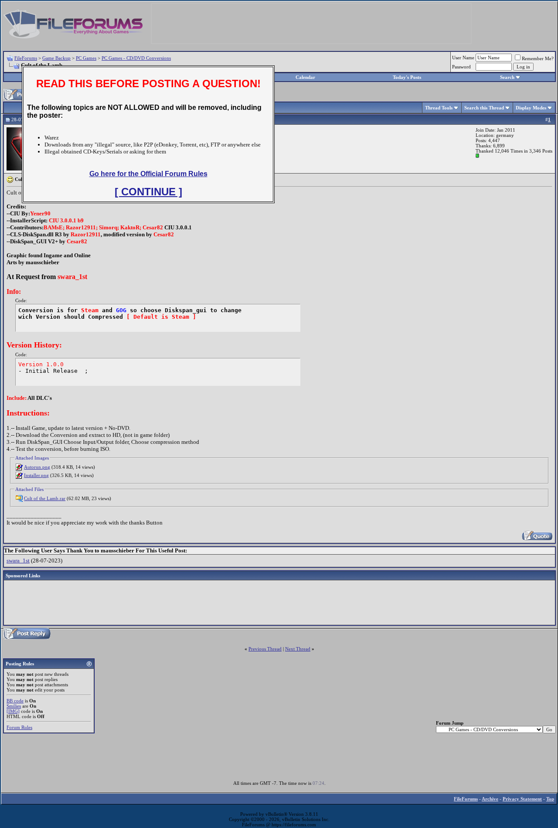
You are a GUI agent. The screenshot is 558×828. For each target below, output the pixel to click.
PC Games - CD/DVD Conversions (136, 58)
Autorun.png (37, 467)
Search (507, 77)
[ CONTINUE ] (148, 192)
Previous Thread (265, 648)
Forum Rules (19, 727)
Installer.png (36, 475)
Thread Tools (439, 107)
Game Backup (56, 58)
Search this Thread (484, 107)
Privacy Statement (522, 798)
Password (461, 66)
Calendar (305, 77)
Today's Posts (407, 77)
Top (550, 798)
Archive (490, 798)
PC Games (86, 58)
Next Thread (297, 648)
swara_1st (18, 560)
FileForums (25, 58)
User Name (463, 57)
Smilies (14, 706)
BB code (15, 700)
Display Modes (531, 107)
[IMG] (13, 711)
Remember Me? (538, 58)
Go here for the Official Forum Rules (148, 173)
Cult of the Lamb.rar (44, 498)
